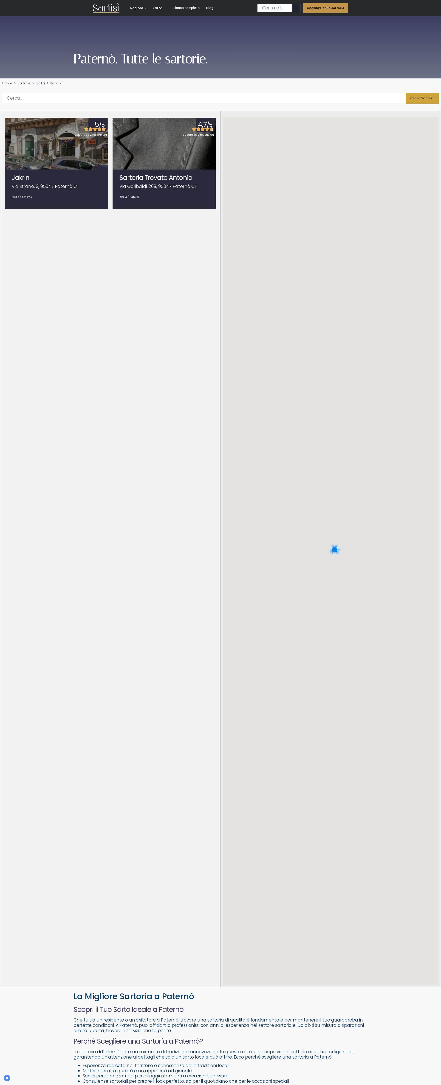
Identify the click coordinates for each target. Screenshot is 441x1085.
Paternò (27, 197)
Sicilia (40, 83)
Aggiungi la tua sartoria (325, 8)
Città (157, 8)
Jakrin (20, 177)
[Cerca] (296, 8)
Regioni (136, 8)
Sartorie (24, 83)
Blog (210, 8)
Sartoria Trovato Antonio (155, 177)
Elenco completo (186, 8)
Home (7, 83)
